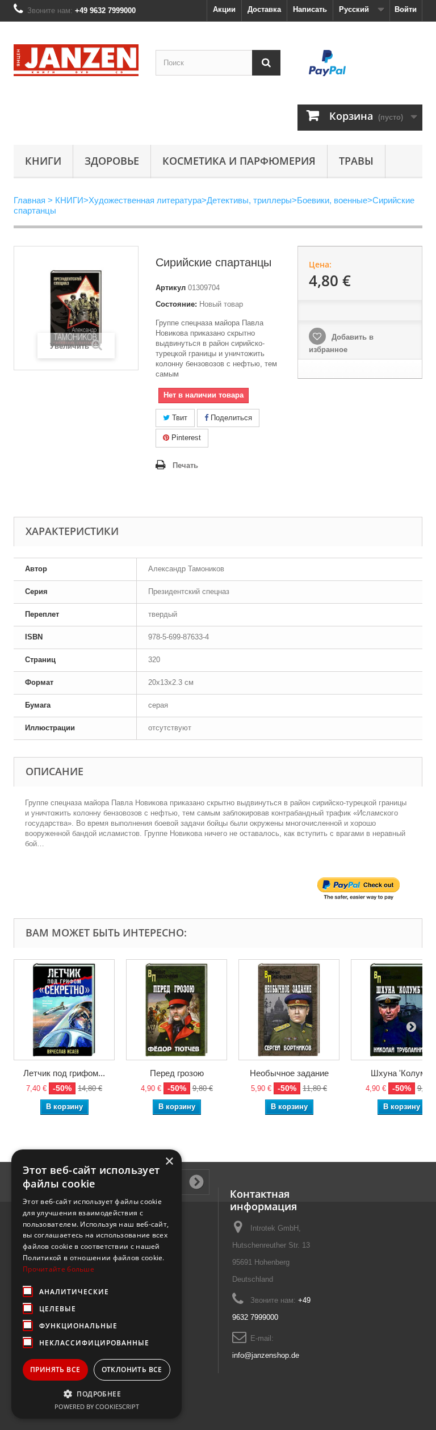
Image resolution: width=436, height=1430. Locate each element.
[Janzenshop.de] (76, 60)
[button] (96, 1393)
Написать (310, 9)
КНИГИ (43, 161)
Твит (178, 417)
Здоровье (112, 161)
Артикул (171, 287)
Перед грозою (177, 1073)
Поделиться (230, 417)
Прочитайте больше (58, 1269)
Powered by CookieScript (96, 1406)
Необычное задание (289, 1073)
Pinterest (185, 437)
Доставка (264, 9)
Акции (224, 9)
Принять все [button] (55, 1369)
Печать (185, 465)
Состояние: (176, 304)
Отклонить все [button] (132, 1369)
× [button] (169, 1161)
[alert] (96, 1284)
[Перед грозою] (176, 1009)
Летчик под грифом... (64, 1073)
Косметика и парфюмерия (239, 161)
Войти (406, 9)
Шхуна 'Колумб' (402, 1073)
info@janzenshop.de (265, 1355)
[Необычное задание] (288, 1009)
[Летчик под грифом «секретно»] (64, 1009)
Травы (356, 161)
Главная (29, 200)
